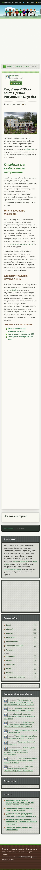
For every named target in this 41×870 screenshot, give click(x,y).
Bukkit (8, 625)
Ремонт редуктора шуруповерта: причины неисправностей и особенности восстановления (20, 751)
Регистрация (8, 528)
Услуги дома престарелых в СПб (21, 334)
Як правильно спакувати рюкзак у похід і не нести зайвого (21, 709)
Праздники (10, 656)
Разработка (10, 665)
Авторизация (19, 528)
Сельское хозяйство (15, 766)
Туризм (11, 708)
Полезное (10, 650)
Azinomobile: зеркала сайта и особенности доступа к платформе (22, 737)
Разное (8, 660)
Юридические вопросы (15, 677)
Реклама (22, 852)
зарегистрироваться (21, 561)
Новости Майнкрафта (14, 646)
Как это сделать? (12, 642)
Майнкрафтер (14, 76)
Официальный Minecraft (12, 2)
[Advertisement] (20, 40)
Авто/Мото (12, 758)
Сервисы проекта (17, 849)
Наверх (5, 854)
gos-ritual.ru (13, 290)
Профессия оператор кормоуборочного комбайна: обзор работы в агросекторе (18, 768)
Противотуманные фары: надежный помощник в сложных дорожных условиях (20, 760)
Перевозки (12, 700)
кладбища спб (29, 149)
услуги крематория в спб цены (21, 244)
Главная (5, 849)
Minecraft (9, 629)
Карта (29, 852)
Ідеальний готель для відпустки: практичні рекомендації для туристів (19, 716)
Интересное (10, 637)
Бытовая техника (14, 748)
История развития (9, 852)
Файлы (8, 669)
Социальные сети (15, 722)
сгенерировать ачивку (12, 569)
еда (9, 730)
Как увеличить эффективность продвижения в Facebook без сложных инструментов (19, 724)
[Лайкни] (5, 104)
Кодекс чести (31, 849)
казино (11, 736)
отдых (10, 714)
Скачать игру (29, 2)
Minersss (9, 633)
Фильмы (9, 673)
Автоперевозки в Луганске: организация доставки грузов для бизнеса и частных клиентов (19, 702)
